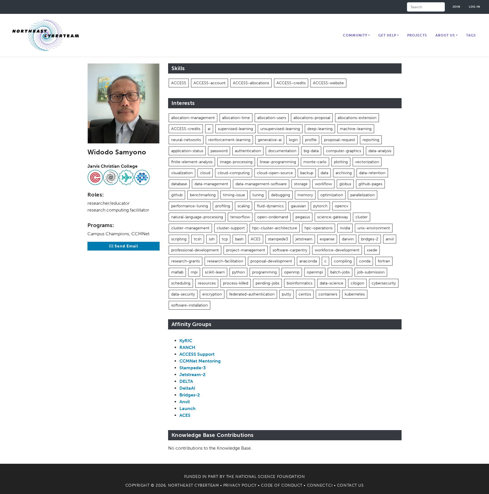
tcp (225, 239)
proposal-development (271, 261)
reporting (371, 139)
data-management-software (261, 184)
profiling (222, 206)
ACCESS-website (328, 83)
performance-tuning (189, 206)
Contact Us (350, 485)
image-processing (236, 161)
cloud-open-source (275, 173)
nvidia (345, 228)
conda (364, 261)
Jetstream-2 (192, 374)
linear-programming (278, 161)
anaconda (308, 261)
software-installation (189, 305)
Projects (417, 35)
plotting (341, 161)
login (293, 139)
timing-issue (234, 195)
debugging (280, 195)
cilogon (357, 283)
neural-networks (186, 139)
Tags (471, 35)
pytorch (320, 206)
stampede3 (278, 239)
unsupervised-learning (280, 128)
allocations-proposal (311, 117)
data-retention (372, 173)
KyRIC (185, 340)
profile (311, 139)
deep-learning (320, 128)
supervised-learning (235, 128)
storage (301, 184)
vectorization (367, 161)
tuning (258, 195)
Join (456, 6)
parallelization (362, 195)
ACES (256, 239)
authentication (248, 150)
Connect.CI (320, 485)
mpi (194, 272)
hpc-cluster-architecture (274, 228)
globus (345, 184)
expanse (327, 239)
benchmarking (203, 195)
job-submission (371, 272)
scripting (178, 239)
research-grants (185, 261)
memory (305, 195)
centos (305, 294)
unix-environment (373, 228)
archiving (344, 173)
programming (264, 272)
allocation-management (193, 117)
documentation (282, 150)
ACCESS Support (197, 354)
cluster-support (231, 228)
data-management (211, 184)
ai (209, 128)
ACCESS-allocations (251, 83)
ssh (212, 239)
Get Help (387, 35)
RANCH (187, 347)
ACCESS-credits (291, 83)
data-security (183, 294)
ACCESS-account (210, 83)
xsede (372, 250)
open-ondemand (272, 217)
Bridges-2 (189, 395)
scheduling (180, 283)
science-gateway (332, 217)
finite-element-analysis (192, 161)
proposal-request (339, 139)
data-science (331, 283)
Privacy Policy (240, 485)
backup (306, 173)
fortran (384, 261)
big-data (311, 150)
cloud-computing (234, 173)
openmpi (315, 272)
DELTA (186, 381)
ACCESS (178, 83)
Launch (187, 408)
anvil (390, 239)
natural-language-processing (197, 217)
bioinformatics (299, 283)
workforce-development (337, 250)
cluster (361, 217)
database (179, 184)
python (238, 272)
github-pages (370, 184)
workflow (323, 184)
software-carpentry (290, 250)
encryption (212, 294)
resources (207, 283)
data (324, 173)
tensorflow (240, 217)
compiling (343, 261)
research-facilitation (225, 261)
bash (239, 239)
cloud (205, 173)
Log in (474, 6)
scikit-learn (215, 272)
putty (286, 294)
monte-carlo (315, 161)
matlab (177, 272)
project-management (245, 250)
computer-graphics (343, 150)
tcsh (197, 239)
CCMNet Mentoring (200, 361)
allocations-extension (357, 117)
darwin (348, 239)
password (219, 150)
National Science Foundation (270, 476)
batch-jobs (340, 272)
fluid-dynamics (270, 206)
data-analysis (379, 150)
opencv (341, 206)
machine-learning (356, 128)
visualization (182, 173)
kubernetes (355, 294)
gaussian (298, 206)
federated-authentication (251, 294)
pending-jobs (267, 283)
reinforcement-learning (229, 139)
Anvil (184, 401)
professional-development (195, 250)
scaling (243, 206)
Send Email (125, 246)
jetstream (303, 239)
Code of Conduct (281, 485)
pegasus (302, 217)
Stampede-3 (192, 367)
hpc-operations (318, 228)
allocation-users (271, 117)
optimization (331, 195)
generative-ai (270, 139)
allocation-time (236, 117)
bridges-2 (369, 239)
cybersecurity (384, 283)
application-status (187, 150)
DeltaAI (187, 388)
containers (327, 294)
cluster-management (190, 228)
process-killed (235, 283)
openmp (291, 272)
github (177, 195)
